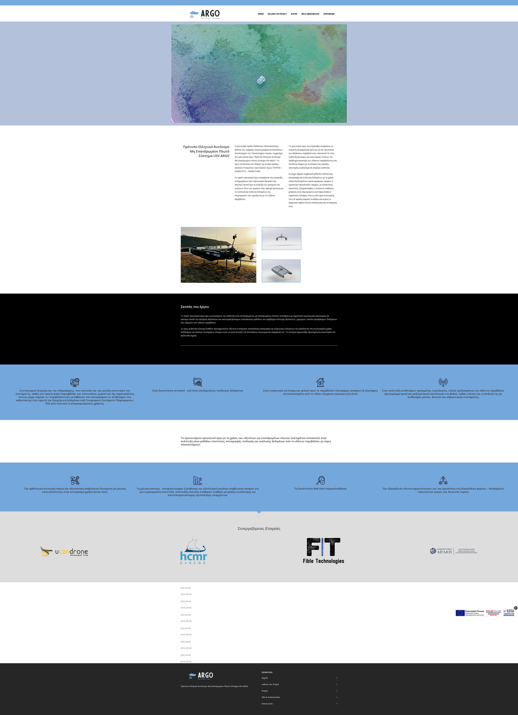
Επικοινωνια (329, 14)
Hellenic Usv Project (277, 14)
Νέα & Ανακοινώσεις (271, 697)
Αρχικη (261, 14)
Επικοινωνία (267, 703)
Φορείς (265, 691)
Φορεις (294, 14)
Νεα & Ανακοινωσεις (310, 14)
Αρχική (265, 678)
